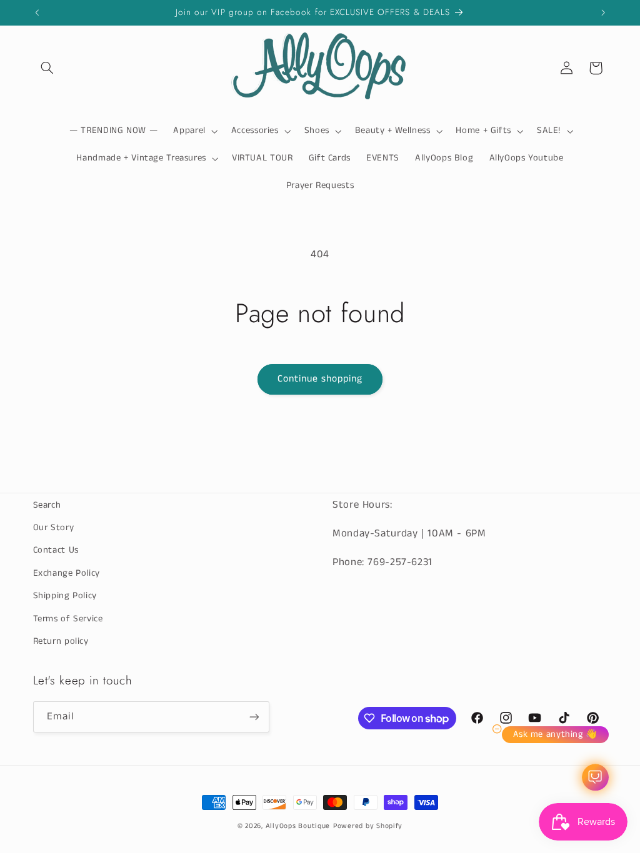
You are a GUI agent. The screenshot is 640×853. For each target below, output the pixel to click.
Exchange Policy (66, 573)
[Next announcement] (603, 12)
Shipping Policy (65, 595)
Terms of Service (68, 619)
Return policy (61, 641)
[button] (47, 68)
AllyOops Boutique (298, 826)
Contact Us (56, 550)
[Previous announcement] (37, 12)
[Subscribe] (253, 716)
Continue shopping (320, 379)
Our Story (53, 527)
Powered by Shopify (367, 826)
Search (47, 505)
